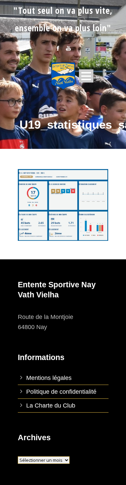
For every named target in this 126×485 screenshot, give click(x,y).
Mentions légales (49, 378)
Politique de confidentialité (61, 391)
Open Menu (86, 76)
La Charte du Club (50, 405)
